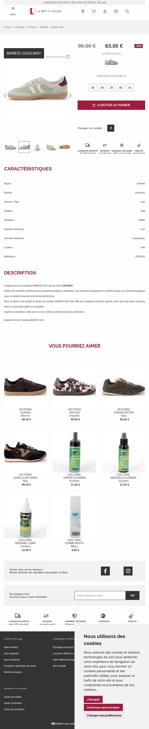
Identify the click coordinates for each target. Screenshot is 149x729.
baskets (44, 27)
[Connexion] (105, 11)
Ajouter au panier (113, 105)
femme (32, 27)
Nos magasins (11, 653)
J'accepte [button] (93, 699)
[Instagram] (128, 571)
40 (120, 87)
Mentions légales (13, 672)
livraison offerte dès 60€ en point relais (74, 2)
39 (111, 87)
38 (102, 87)
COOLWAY (68, 285)
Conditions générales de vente (20, 666)
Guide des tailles (13, 697)
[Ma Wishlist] (94, 11)
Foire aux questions (14, 709)
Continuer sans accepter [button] (103, 707)
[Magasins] (82, 11)
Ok (133, 595)
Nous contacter (12, 659)
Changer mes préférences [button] (104, 715)
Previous (6, 95)
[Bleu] (111, 62)
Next (69, 95)
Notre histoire (11, 647)
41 (130, 87)
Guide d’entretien (13, 703)
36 (92, 87)
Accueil (7, 27)
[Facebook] (105, 571)
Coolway (19, 27)
